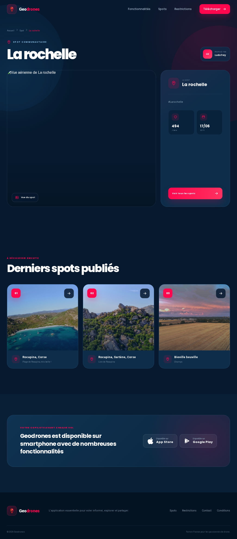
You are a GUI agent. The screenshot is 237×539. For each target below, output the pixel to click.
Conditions (223, 510)
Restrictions (183, 9)
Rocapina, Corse (34, 357)
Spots (162, 9)
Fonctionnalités (139, 9)
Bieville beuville (186, 357)
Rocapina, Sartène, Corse (117, 357)
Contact (207, 510)
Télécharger (211, 9)
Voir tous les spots (183, 193)
